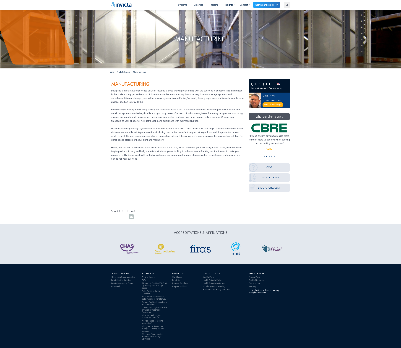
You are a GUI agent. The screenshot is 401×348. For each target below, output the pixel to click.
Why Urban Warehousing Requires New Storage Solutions (152, 336)
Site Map (252, 286)
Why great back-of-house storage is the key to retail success (153, 328)
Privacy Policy (255, 277)
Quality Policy (209, 277)
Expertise (199, 4)
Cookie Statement (256, 280)
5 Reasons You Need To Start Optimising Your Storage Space (154, 285)
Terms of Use (254, 283)
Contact (244, 4)
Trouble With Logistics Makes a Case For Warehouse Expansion (154, 309)
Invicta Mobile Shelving (121, 280)
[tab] (264, 156)
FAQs (144, 280)
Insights (229, 4)
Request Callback (179, 286)
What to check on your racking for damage (151, 316)
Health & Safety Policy (212, 280)
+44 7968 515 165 (273, 100)
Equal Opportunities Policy (214, 286)
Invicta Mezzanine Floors (122, 283)
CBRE (269, 148)
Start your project (264, 4)
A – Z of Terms (148, 277)
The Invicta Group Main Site (123, 277)
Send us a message (272, 105)
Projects (214, 4)
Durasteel (115, 286)
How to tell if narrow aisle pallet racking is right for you (154, 298)
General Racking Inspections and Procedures (154, 303)
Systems (183, 4)
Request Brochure (180, 283)
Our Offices (177, 277)
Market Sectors (123, 72)
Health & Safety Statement (214, 283)
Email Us (176, 280)
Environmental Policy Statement (217, 289)
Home (111, 72)
